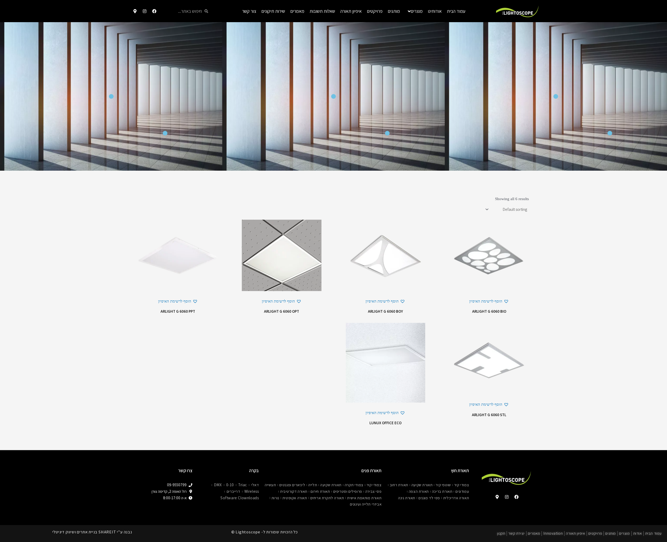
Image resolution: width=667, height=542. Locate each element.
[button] (489, 301)
